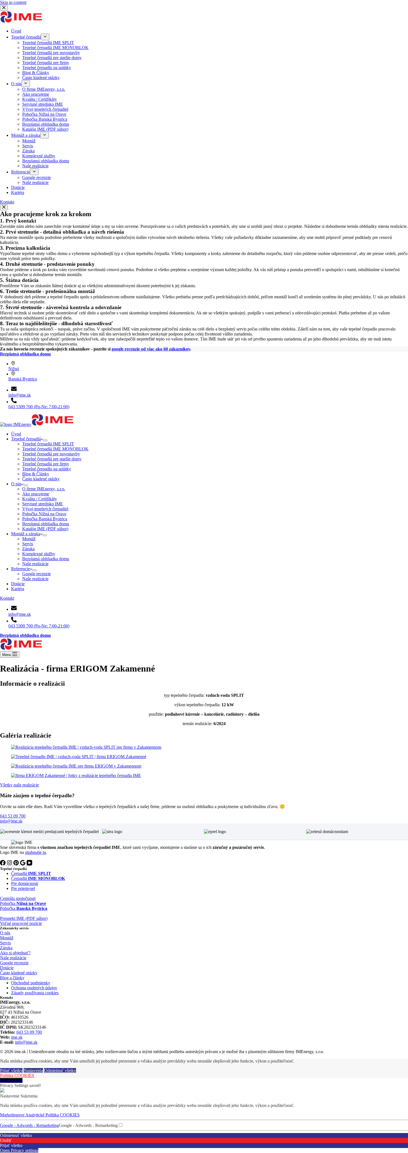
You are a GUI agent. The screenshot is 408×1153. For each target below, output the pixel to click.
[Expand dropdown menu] (45, 440)
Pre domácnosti (24, 883)
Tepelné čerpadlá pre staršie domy (52, 458)
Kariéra (17, 588)
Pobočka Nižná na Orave (44, 513)
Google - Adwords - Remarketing (29, 1125)
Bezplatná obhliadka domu (45, 523)
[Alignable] (23, 864)
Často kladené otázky (41, 478)
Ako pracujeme (35, 493)
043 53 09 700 (29, 1032)
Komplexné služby (38, 553)
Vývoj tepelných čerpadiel (45, 508)
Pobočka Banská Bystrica (44, 518)
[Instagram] (10, 864)
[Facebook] (3, 864)
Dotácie (18, 583)
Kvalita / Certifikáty (39, 498)
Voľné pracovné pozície (21, 923)
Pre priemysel (23, 888)
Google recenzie (36, 573)
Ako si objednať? (15, 952)
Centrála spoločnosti (18, 898)
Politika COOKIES (17, 1075)
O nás (16, 483)
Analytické (35, 1114)
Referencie (20, 568)
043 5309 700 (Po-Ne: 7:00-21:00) (38, 406)
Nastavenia (33, 1070)
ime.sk (16, 1037)
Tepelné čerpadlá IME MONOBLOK (55, 448)
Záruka (28, 548)
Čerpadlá (31, 873)
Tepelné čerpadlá (26, 439)
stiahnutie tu (35, 852)
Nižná (13, 368)
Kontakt (7, 598)
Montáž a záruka (25, 533)
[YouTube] (29, 864)
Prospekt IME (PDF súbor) (23, 918)
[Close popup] (4, 207)
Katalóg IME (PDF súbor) (45, 528)
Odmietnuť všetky (60, 1070)
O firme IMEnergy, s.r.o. (43, 488)
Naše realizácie (35, 563)
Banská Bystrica (22, 379)
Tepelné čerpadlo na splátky (46, 468)
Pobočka (23, 903)
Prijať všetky (11, 1070)
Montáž (29, 538)
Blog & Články (35, 473)
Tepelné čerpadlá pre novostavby (51, 453)
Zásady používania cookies (35, 992)
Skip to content (13, 2)
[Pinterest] (16, 864)
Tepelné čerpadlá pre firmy (45, 463)
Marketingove (12, 1114)
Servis (27, 543)
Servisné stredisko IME (42, 503)
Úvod (16, 434)
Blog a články (12, 977)
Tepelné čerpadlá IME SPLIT (48, 443)
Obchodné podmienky (30, 982)
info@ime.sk (19, 395)
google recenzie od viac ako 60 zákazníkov (151, 349)
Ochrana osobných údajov (34, 987)
